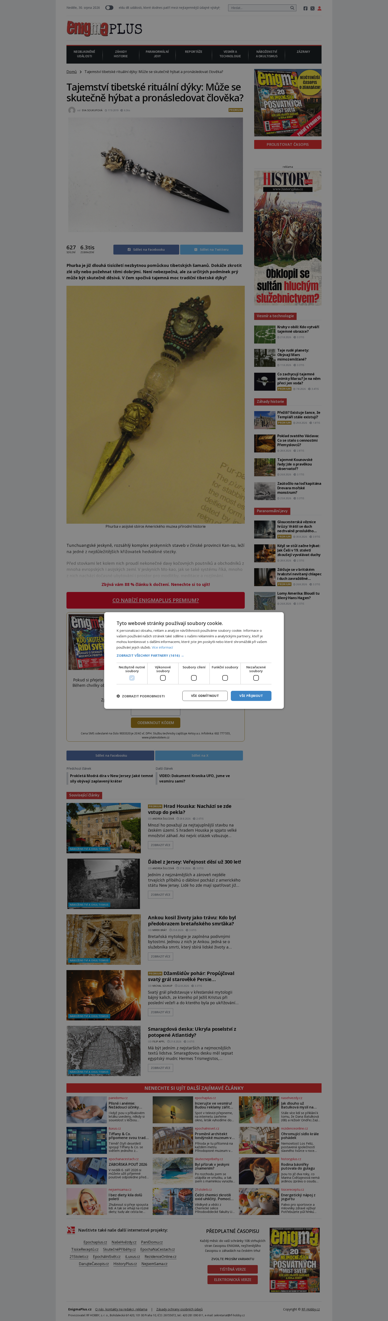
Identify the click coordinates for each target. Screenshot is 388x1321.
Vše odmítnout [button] (205, 696)
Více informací (162, 647)
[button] (194, 655)
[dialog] (194, 660)
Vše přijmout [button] (251, 696)
